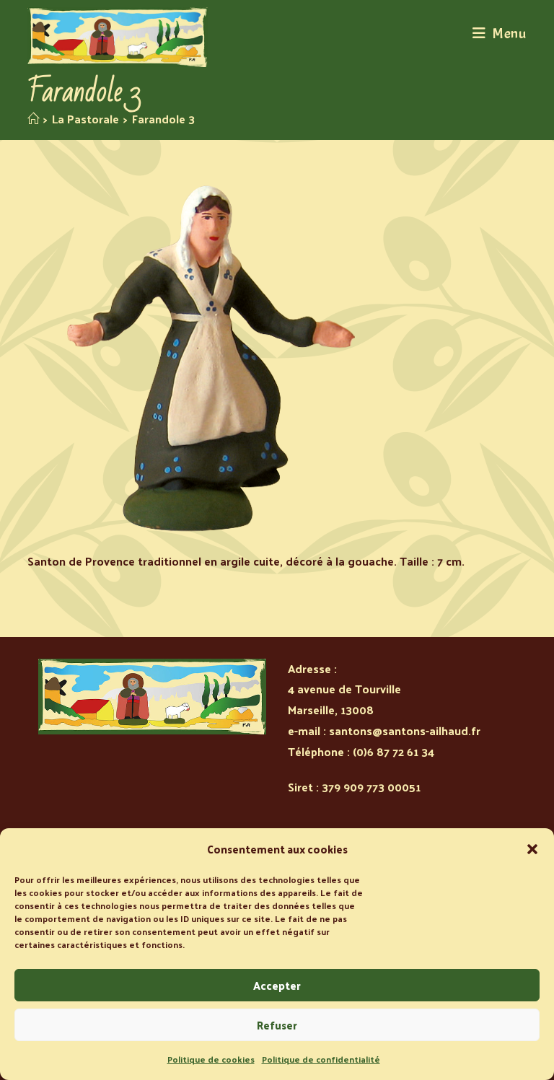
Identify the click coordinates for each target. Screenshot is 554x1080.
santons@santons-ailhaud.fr (404, 730)
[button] (532, 849)
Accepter (277, 985)
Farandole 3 (163, 118)
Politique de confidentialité (321, 1059)
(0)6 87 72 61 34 (393, 751)
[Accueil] (33, 118)
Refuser (277, 1025)
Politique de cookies (211, 1059)
